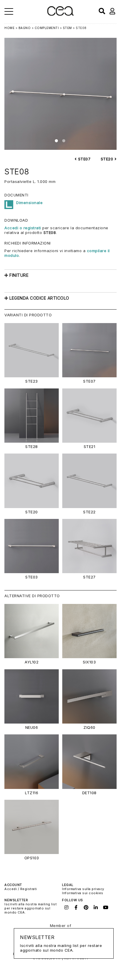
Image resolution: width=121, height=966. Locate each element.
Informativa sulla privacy (83, 889)
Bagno (25, 28)
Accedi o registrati (22, 227)
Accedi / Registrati (20, 889)
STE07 (83, 159)
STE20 (108, 159)
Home (9, 28)
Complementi (47, 28)
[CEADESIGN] (60, 14)
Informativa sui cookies (82, 893)
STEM (67, 28)
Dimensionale (29, 202)
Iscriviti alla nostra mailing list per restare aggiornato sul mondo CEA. (30, 908)
